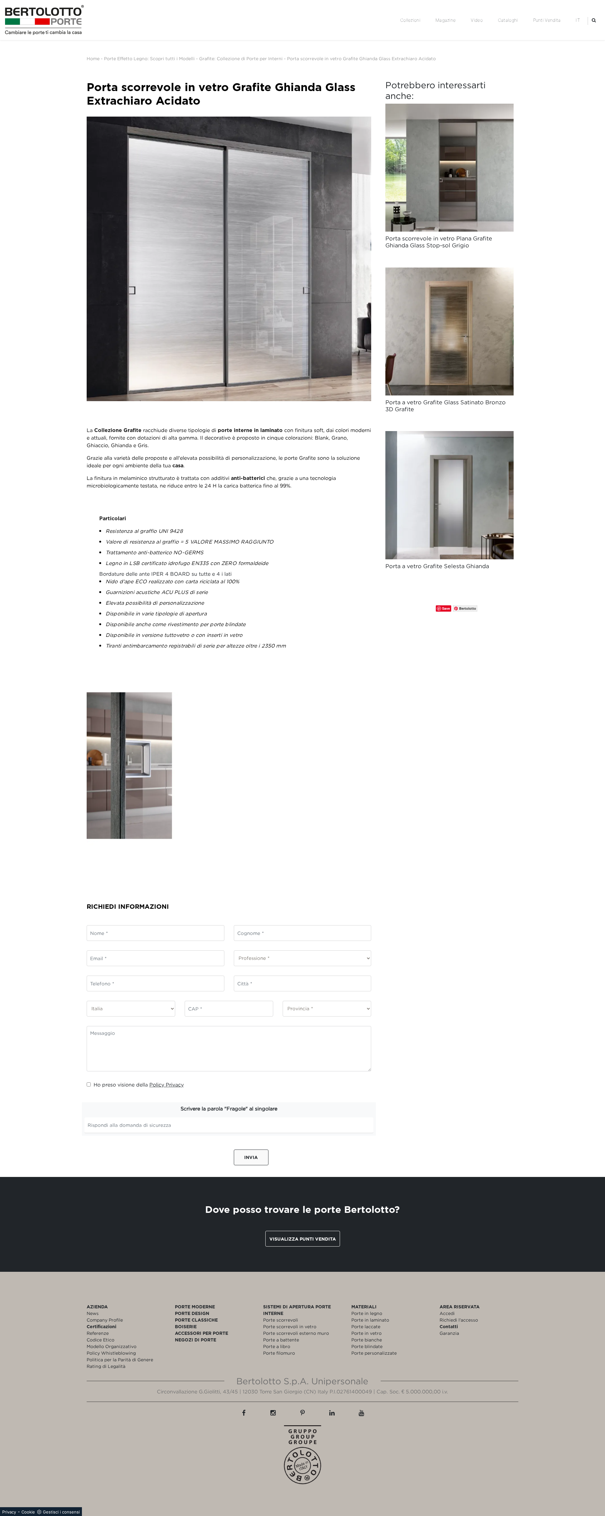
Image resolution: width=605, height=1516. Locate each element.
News (93, 1313)
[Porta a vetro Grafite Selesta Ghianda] (449, 495)
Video (477, 20)
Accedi (447, 1313)
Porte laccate (365, 1326)
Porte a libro (276, 1346)
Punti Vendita (547, 20)
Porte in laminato (370, 1319)
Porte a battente (281, 1339)
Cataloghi (508, 20)
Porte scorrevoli (280, 1319)
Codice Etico (100, 1339)
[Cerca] (594, 20)
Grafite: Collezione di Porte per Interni (241, 58)
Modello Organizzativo (111, 1346)
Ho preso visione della (139, 1084)
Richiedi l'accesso (459, 1319)
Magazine (445, 20)
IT (578, 20)
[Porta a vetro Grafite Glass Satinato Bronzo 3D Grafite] (449, 332)
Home (93, 58)
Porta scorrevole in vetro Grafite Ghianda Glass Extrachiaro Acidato (361, 58)
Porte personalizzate (374, 1353)
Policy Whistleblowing (111, 1353)
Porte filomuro (279, 1353)
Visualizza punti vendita (302, 1238)
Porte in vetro (366, 1333)
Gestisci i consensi (61, 1511)
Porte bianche (366, 1339)
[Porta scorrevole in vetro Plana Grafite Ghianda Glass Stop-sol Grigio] (449, 168)
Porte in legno (366, 1313)
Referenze (98, 1333)
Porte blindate (367, 1346)
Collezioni (410, 20)
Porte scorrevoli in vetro (289, 1326)
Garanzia (449, 1333)
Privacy (9, 1511)
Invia (251, 1157)
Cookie (28, 1511)
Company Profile (105, 1319)
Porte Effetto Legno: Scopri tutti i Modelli (149, 58)
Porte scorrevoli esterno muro (296, 1333)
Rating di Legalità (106, 1366)
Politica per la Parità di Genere (120, 1359)
